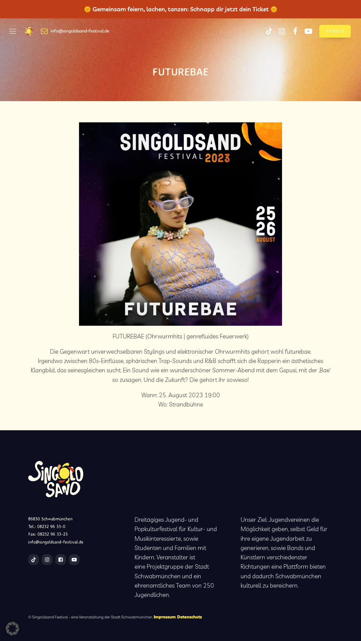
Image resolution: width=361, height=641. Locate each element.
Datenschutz (189, 616)
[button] (12, 628)
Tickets (335, 31)
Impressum (165, 616)
